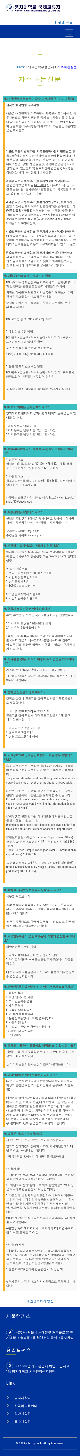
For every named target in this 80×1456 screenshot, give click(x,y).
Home (21, 67)
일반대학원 (22, 1414)
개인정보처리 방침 (40, 1301)
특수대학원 (22, 1422)
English (60, 22)
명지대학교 (22, 1398)
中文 (69, 22)
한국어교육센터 (25, 1406)
